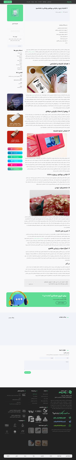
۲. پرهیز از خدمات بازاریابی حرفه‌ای (61, 30)
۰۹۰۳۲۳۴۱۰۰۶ (19, 87)
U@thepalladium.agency (18, 80)
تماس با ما (28, 1)
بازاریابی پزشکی (31, 51)
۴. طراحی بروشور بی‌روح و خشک (61, 34)
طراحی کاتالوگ (45, 403)
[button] (20, 27)
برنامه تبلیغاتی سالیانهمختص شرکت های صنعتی (15, 416)
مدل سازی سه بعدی (44, 396)
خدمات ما (40, 1)
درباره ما (32, 1)
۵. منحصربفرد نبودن (63, 36)
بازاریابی (59, 12)
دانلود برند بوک (34, 403)
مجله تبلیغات (20, 53)
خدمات (51, 456)
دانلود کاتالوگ (35, 394)
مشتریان (42, 456)
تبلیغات (20, 63)
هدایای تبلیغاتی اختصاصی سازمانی (15, 140)
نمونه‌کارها (44, 1)
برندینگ (57, 12)
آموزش (21, 54)
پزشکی (16, 40)
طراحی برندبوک (45, 394)
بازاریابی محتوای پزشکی (38, 238)
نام (67, 358)
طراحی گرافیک (19, 69)
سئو (21, 66)
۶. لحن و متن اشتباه (63, 38)
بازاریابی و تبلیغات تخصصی (15, 410)
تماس (17, 456)
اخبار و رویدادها (19, 56)
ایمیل (52, 358)
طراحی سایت (46, 398)
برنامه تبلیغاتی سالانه (44, 401)
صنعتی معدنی (19, 67)
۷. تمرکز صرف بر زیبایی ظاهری (62, 41)
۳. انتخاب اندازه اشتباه (63, 32)
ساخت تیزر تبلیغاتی (34, 401)
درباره (25, 456)
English (8, 456)
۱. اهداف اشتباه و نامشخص (62, 28)
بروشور (33, 95)
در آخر (66, 43)
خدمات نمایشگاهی (34, 398)
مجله (36, 1)
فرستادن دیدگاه (27, 372)
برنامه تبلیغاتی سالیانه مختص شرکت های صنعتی (15, 124)
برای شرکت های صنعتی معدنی (14, 412)
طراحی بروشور (12, 40)
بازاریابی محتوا (19, 60)
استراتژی (20, 57)
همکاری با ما (35, 396)
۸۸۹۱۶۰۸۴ (20, 83)
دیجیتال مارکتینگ (19, 64)
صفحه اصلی (49, 1)
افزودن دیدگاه (67, 362)
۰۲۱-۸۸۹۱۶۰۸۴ (59, 418)
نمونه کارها (59, 456)
